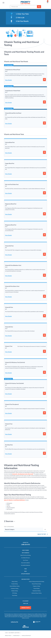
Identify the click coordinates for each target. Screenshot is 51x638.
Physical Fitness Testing (36, 583)
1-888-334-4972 (25, 544)
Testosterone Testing (36, 590)
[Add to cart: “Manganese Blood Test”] (44, 234)
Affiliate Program (25, 573)
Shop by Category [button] (9, 529)
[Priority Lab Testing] (25, 3)
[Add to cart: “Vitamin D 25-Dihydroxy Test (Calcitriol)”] (44, 372)
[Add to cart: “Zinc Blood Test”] (44, 453)
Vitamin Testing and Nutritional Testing (36, 581)
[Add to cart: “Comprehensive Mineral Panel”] (44, 79)
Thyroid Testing (36, 588)
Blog (25, 571)
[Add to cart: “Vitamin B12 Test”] (44, 254)
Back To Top (42, 534)
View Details (8, 80)
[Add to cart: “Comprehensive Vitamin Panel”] (44, 102)
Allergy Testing (14, 581)
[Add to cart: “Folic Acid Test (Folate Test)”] (44, 192)
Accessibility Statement (25, 565)
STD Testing (14, 593)
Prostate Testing (14, 583)
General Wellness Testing (14, 586)
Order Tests (25, 607)
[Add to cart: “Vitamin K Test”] (44, 433)
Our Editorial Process (25, 557)
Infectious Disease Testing (36, 593)
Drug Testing (14, 595)
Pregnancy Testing (36, 586)
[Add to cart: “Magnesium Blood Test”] (44, 213)
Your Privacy (25, 560)
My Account (25, 600)
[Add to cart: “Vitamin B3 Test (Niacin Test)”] (44, 296)
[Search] (39, 6)
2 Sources (8, 521)
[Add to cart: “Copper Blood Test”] (44, 173)
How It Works (25, 550)
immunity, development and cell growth (22, 474)
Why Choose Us (25, 552)
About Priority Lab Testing (25, 555)
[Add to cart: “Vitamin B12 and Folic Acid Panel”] (44, 123)
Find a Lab (25, 603)
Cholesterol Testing (14, 588)
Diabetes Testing (14, 590)
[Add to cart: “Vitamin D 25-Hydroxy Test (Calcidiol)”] (44, 393)
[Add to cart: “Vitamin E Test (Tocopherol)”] (44, 412)
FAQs (25, 568)
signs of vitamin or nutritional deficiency (14, 500)
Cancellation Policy (26, 635)
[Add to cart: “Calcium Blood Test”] (44, 152)
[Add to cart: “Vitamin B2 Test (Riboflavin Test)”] (44, 275)
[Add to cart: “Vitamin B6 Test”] (44, 335)
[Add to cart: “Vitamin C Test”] (44, 351)
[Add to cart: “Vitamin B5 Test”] (44, 315)
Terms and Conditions (25, 562)
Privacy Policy (8, 635)
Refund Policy (16, 635)
